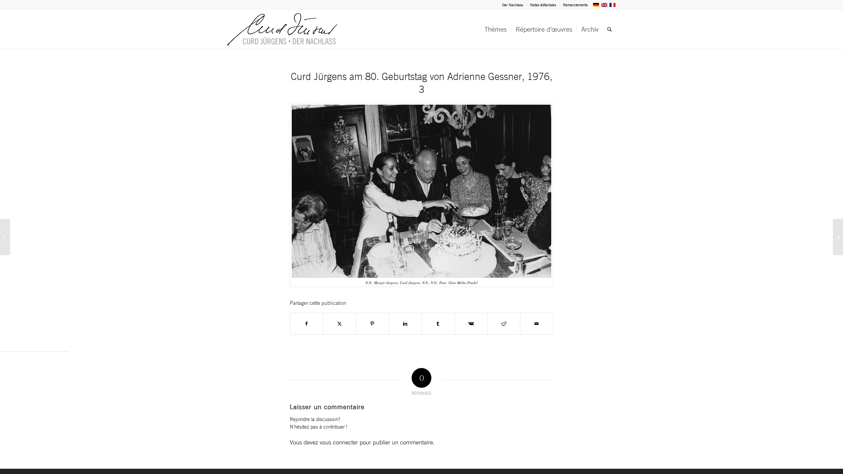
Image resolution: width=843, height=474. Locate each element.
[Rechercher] (609, 29)
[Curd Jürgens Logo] (282, 29)
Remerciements (575, 5)
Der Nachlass (512, 5)
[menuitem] (513, 5)
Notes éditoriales (543, 5)
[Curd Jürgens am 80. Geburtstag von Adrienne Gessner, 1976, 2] (5, 237)
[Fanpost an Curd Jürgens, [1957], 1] (838, 237)
